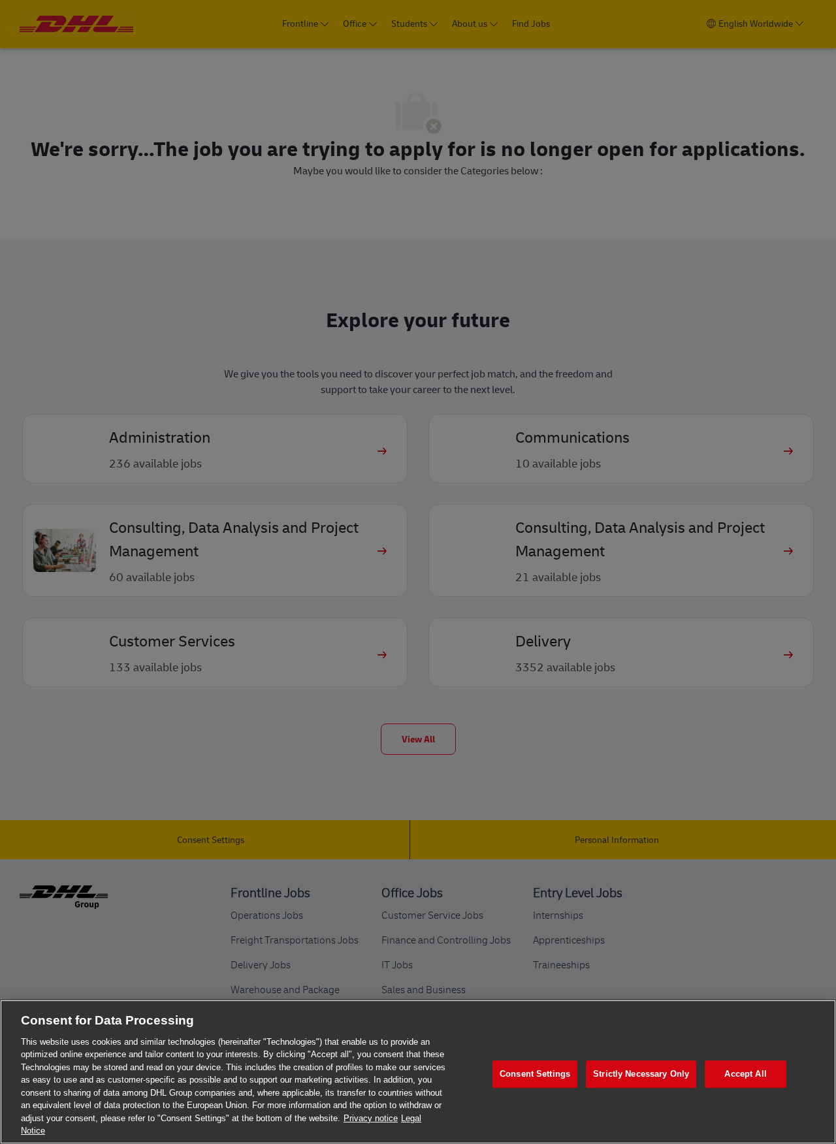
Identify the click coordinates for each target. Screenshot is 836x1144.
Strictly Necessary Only (641, 1074)
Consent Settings (535, 1074)
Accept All (745, 1074)
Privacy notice (371, 1118)
